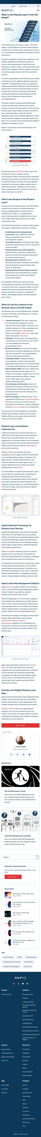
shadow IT (21, 620)
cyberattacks (17, 467)
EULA (23, 1126)
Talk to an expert (20, 725)
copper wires (25, 333)
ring (19, 407)
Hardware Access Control (12, 962)
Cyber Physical (31, 957)
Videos (24, 1068)
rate (6, 343)
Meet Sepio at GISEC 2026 (21, 913)
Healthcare (25, 998)
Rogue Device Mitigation (12, 966)
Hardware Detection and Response (28, 1038)
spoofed (7, 448)
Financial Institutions (27, 994)
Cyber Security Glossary (28, 1118)
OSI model (20, 171)
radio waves (24, 336)
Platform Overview (6, 994)
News (23, 1100)
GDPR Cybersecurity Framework (31, 1034)
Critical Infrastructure (28, 1002)
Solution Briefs (26, 1056)
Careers (24, 1103)
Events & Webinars (27, 1071)
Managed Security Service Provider (29, 1011)
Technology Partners (6, 1053)
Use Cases (25, 1060)
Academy (24, 1064)
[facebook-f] (18, 983)
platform (10, 587)
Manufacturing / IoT (27, 1016)
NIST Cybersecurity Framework (30, 1031)
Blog (3, 1081)
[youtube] (23, 983)
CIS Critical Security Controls (30, 1027)
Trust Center (25, 1111)
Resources (26, 1045)
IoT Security (29, 962)
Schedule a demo (7, 709)
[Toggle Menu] (38, 10)
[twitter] (17, 754)
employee (7, 623)
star (15, 407)
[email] (29, 754)
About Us (24, 1085)
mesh (26, 407)
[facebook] (11, 754)
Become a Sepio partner (7, 1056)
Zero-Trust (28, 966)
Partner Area (4, 1060)
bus (12, 407)
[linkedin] (23, 754)
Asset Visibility (8, 957)
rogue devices (31, 445)
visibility (11, 452)
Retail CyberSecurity (27, 1019)
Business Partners (6, 1049)
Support (13, 6)
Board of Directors (27, 1092)
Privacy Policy (26, 1115)
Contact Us (25, 1107)
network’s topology (32, 399)
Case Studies (25, 1049)
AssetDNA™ (11, 551)
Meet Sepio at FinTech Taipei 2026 (23, 894)
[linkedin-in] (27, 983)
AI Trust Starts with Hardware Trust (23, 932)
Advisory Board (26, 1096)
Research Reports (27, 1075)
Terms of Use (25, 1122)
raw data (24, 331)
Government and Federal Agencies (29, 1006)
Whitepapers (25, 1053)
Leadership (25, 1089)
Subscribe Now (12, 877)
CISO (20, 957)
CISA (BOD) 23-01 (27, 1023)
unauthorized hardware (9, 620)
